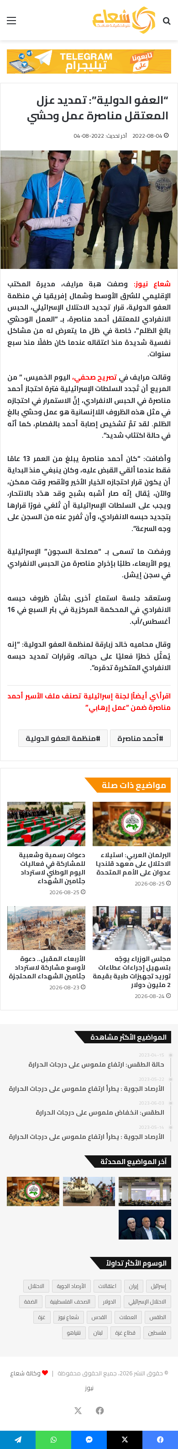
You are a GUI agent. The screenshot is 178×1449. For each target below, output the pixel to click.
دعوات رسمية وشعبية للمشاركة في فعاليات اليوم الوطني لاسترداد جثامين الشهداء (52, 868)
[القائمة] (11, 23)
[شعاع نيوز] (123, 20)
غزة (42, 1317)
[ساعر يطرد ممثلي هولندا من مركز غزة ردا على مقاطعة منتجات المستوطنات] (145, 1192)
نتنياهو (74, 1332)
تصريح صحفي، (94, 377)
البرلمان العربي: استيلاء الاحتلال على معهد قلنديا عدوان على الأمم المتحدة (133, 863)
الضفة (30, 1301)
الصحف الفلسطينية (70, 1301)
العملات (128, 1317)
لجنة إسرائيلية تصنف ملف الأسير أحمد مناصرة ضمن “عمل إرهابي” (89, 701)
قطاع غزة (125, 1332)
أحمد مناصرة (138, 738)
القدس (99, 1317)
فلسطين (157, 1332)
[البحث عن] (166, 23)
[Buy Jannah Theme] (89, 60)
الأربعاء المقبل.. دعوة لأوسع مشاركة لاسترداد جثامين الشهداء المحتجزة (47, 967)
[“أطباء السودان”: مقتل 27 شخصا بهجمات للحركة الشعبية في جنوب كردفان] (89, 1192)
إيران (133, 1286)
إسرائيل (158, 1286)
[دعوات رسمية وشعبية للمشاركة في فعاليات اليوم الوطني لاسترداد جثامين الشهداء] (46, 824)
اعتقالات (107, 1286)
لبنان (98, 1332)
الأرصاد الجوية (71, 1286)
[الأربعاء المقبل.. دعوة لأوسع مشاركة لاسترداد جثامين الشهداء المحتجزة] (46, 928)
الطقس (158, 1317)
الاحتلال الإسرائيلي (147, 1301)
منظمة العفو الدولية (61, 738)
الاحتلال (36, 1286)
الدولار (109, 1301)
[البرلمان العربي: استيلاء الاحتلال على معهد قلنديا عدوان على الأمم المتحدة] (132, 824)
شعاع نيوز (68, 1317)
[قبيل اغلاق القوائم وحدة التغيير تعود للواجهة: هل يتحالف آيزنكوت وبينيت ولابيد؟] (145, 1225)
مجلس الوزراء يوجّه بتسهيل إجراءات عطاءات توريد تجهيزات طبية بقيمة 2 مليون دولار (132, 972)
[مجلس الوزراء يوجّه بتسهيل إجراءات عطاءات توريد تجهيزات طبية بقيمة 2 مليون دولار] (132, 928)
